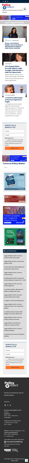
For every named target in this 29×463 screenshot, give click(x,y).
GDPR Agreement (9, 138)
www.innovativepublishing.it (11, 432)
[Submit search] (25, 167)
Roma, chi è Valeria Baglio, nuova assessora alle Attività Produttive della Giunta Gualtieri (14, 45)
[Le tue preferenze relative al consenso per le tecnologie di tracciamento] (26, 460)
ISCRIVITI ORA (14, 148)
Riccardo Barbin (10, 95)
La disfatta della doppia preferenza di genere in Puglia (14, 100)
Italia (9, 40)
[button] (25, 9)
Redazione (16, 40)
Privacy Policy (14, 460)
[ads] (14, 19)
